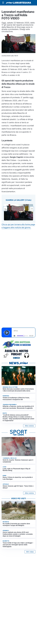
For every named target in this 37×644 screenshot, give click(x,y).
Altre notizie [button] (29, 426)
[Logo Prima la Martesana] (18, 2)
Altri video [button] (30, 552)
